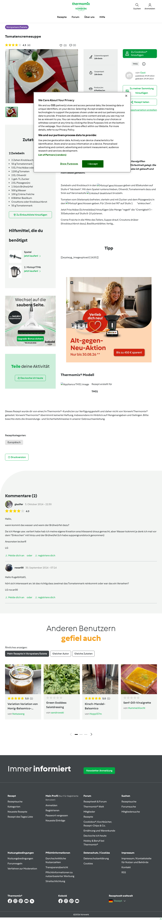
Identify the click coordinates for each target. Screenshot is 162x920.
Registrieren (52, 810)
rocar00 (19, 567)
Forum (87, 795)
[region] (82, 132)
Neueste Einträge (55, 820)
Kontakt (126, 867)
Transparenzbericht (57, 867)
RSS (124, 872)
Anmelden (51, 805)
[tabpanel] (81, 700)
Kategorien (14, 806)
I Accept (93, 163)
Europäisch (14, 442)
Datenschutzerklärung (96, 858)
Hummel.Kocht (136, 707)
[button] (137, 6)
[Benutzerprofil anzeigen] (129, 75)
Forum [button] (75, 16)
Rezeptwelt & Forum (95, 801)
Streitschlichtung (55, 881)
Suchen (126, 795)
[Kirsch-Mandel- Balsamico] (100, 679)
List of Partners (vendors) (52, 154)
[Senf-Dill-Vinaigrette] (139, 679)
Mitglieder (89, 811)
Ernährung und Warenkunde (99, 830)
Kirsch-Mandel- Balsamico (95, 706)
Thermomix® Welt (94, 806)
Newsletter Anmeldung (99, 770)
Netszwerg (18, 713)
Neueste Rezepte (17, 811)
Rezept (12, 795)
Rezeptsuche (15, 801)
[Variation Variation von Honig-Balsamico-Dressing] (23, 679)
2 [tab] (81, 734)
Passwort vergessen (57, 815)
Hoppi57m (96, 713)
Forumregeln (15, 863)
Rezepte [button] (62, 16)
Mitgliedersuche (131, 811)
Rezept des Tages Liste (20, 816)
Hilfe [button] (102, 16)
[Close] (126, 95)
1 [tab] (76, 734)
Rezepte (88, 816)
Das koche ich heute (95, 835)
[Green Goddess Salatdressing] (62, 679)
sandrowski (57, 712)
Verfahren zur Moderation (22, 868)
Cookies (88, 863)
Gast (143, 72)
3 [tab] (85, 734)
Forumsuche (129, 806)
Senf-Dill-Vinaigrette (137, 702)
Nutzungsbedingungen (20, 858)
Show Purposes (69, 163)
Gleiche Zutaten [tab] (83, 653)
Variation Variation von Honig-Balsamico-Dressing (23, 706)
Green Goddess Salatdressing (56, 705)
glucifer (19, 504)
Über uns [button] (89, 16)
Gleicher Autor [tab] (60, 653)
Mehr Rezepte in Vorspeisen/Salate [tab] (27, 653)
